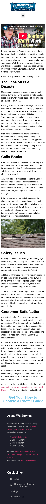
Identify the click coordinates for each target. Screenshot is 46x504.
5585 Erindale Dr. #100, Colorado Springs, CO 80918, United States (22, 454)
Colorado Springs (19, 437)
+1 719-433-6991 (28, 460)
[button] (23, 15)
